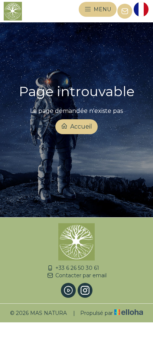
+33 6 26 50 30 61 (77, 268)
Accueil (80, 126)
